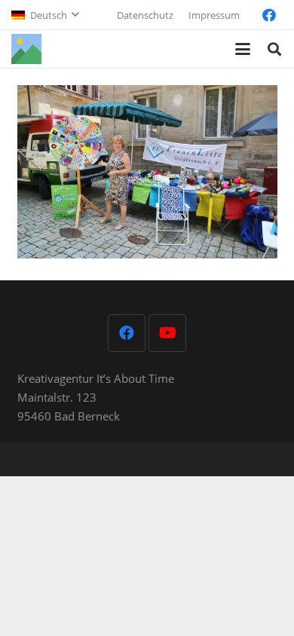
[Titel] (26, 49)
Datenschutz (145, 15)
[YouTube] (167, 333)
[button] (45, 15)
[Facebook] (269, 15)
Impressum (214, 15)
